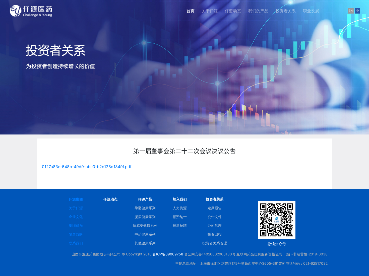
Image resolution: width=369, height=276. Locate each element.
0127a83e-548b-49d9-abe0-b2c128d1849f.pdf (87, 166)
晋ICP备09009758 (168, 254)
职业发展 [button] (311, 10)
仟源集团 (76, 199)
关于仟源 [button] (210, 10)
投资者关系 (286, 10)
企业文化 (76, 217)
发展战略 (76, 234)
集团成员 (76, 225)
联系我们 (76, 243)
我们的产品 (258, 10)
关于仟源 (76, 208)
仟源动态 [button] (233, 10)
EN (351, 11)
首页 (192, 10)
